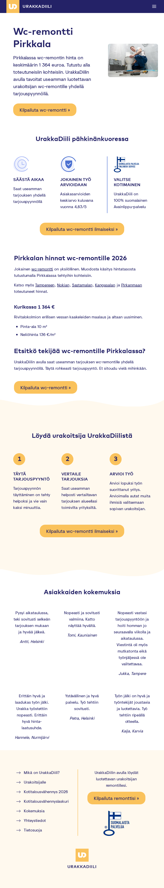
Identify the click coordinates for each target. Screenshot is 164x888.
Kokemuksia (34, 811)
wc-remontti (42, 269)
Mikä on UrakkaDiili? (42, 772)
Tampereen (44, 285)
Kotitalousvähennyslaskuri (46, 801)
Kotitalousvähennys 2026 (46, 792)
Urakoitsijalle (35, 782)
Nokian (63, 285)
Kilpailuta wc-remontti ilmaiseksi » (82, 228)
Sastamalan (82, 285)
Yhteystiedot (35, 820)
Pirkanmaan (131, 285)
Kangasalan (105, 285)
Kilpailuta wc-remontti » (45, 109)
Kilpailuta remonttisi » (116, 798)
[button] (154, 6)
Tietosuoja (33, 830)
